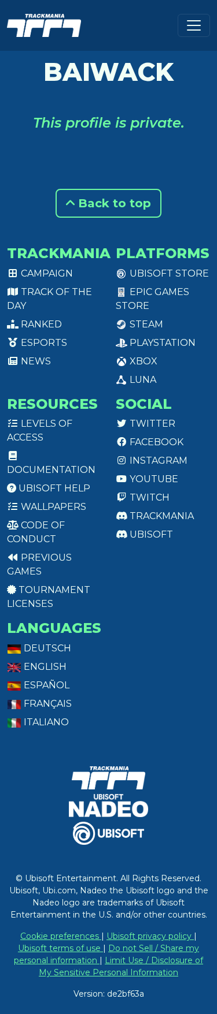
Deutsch (46, 648)
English (44, 666)
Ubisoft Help (53, 488)
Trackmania (160, 515)
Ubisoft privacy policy (150, 936)
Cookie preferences (60, 936)
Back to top (113, 203)
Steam (145, 324)
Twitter (151, 423)
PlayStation (161, 342)
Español (45, 685)
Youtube (152, 479)
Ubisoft (150, 534)
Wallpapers (52, 506)
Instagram (157, 460)
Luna (141, 379)
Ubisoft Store (168, 273)
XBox (142, 361)
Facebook (155, 442)
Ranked (40, 324)
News (35, 361)
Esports (43, 342)
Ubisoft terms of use (60, 948)
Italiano (45, 722)
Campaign (46, 273)
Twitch (148, 497)
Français (46, 703)
